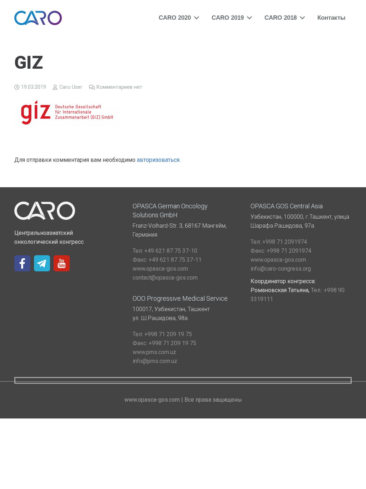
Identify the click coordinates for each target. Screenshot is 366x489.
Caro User (70, 87)
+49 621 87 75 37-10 (165, 250)
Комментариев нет (119, 87)
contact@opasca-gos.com (165, 277)
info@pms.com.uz (155, 361)
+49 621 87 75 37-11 (167, 259)
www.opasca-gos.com (160, 268)
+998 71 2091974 (279, 241)
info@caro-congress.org (281, 268)
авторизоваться (158, 159)
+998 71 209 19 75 (162, 334)
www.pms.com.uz (154, 352)
